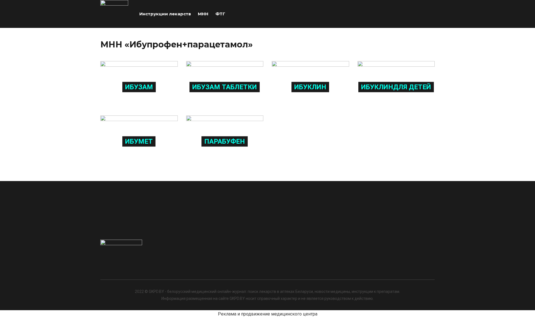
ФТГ (220, 13)
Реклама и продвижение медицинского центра (267, 314)
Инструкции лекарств (165, 13)
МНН (203, 13)
